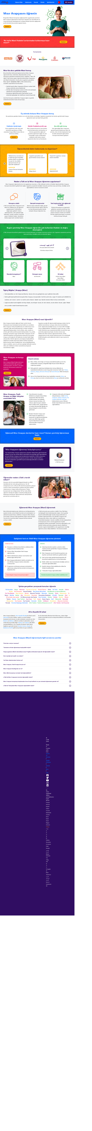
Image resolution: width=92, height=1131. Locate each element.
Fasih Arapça (62, 399)
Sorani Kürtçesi (55, 371)
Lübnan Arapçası (62, 397)
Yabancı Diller (19, 2)
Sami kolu (6, 617)
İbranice (5, 620)
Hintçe (32, 378)
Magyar (47, 822)
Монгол (47, 882)
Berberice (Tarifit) (8, 627)
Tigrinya (27, 622)
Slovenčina (48, 842)
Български (48, 844)
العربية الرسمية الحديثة (47, 878)
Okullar (42, 2)
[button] (18, 248)
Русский (48, 810)
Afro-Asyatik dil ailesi (21, 615)
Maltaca (12, 620)
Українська (48, 874)
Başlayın (7, 26)
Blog (47, 769)
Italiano (47, 808)
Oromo (24, 626)
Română (48, 848)
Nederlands (48, 812)
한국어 (46, 865)
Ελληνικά (48, 824)
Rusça (55, 378)
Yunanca (33, 371)
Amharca (20, 622)
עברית (47, 828)
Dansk (47, 818)
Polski (47, 846)
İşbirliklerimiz (50, 2)
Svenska (48, 814)
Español (47, 806)
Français (48, 802)
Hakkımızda (28, 2)
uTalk (47, 739)
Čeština (47, 840)
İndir (47, 772)
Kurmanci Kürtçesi (45, 371)
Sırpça (37, 371)
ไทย (47, 857)
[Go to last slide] (4, 163)
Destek (36, 2)
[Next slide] (70, 163)
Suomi (47, 820)
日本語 (46, 836)
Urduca (62, 376)
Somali (20, 626)
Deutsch (48, 804)
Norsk (47, 816)
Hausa (28, 626)
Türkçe (66, 370)
